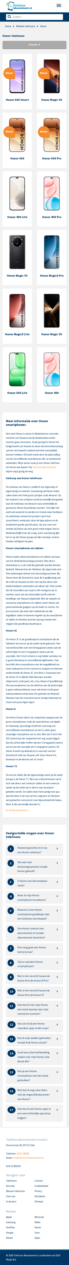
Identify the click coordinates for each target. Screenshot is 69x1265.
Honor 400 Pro (51, 217)
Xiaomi (9, 1237)
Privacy (38, 1191)
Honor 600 (17, 158)
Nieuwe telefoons (15, 1191)
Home (8, 26)
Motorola (39, 1217)
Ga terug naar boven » (17, 810)
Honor (37, 1227)
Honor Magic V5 (51, 334)
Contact (38, 1180)
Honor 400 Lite (17, 217)
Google (9, 1232)
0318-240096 (23, 1153)
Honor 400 (52, 393)
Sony (37, 1232)
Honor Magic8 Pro (52, 275)
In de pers (11, 1201)
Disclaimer (39, 1196)
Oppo (37, 1237)
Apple (9, 1217)
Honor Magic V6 (51, 100)
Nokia (37, 1222)
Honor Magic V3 (17, 275)
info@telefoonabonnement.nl (28, 1157)
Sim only (10, 1185)
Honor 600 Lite (17, 393)
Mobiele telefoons (25, 26)
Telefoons (11, 1180)
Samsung (11, 1222)
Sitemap (38, 1201)
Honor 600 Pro (51, 158)
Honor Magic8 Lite (17, 334)
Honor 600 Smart (17, 100)
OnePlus (10, 1227)
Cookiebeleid (41, 1185)
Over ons (10, 1196)
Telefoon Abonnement (44, 467)
